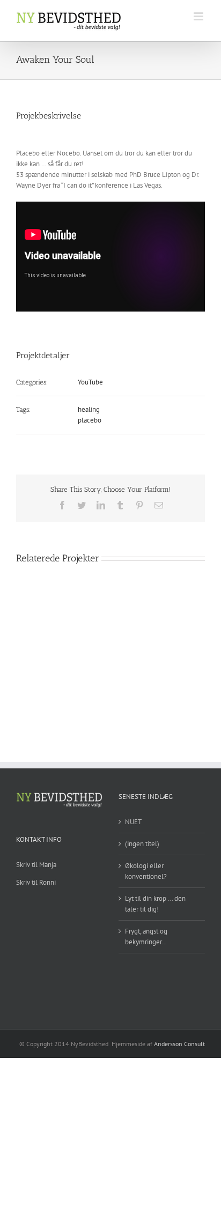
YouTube (90, 382)
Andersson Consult (179, 1044)
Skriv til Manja (36, 864)
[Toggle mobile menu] (199, 16)
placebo (89, 420)
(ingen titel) (142, 843)
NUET (133, 821)
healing (89, 409)
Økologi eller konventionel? (146, 871)
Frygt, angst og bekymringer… (146, 936)
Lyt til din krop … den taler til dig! (155, 904)
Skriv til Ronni (36, 882)
